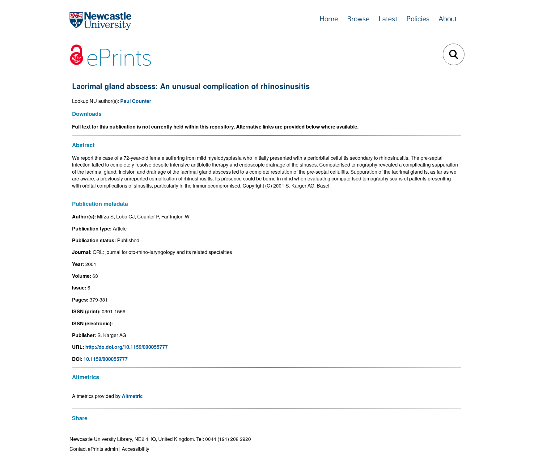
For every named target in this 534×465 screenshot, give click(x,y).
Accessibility (135, 448)
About (448, 19)
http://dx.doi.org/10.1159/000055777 (126, 346)
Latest (388, 19)
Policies (418, 19)
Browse (358, 19)
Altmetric (132, 395)
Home (329, 19)
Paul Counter (135, 100)
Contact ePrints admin (94, 448)
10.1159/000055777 (105, 358)
